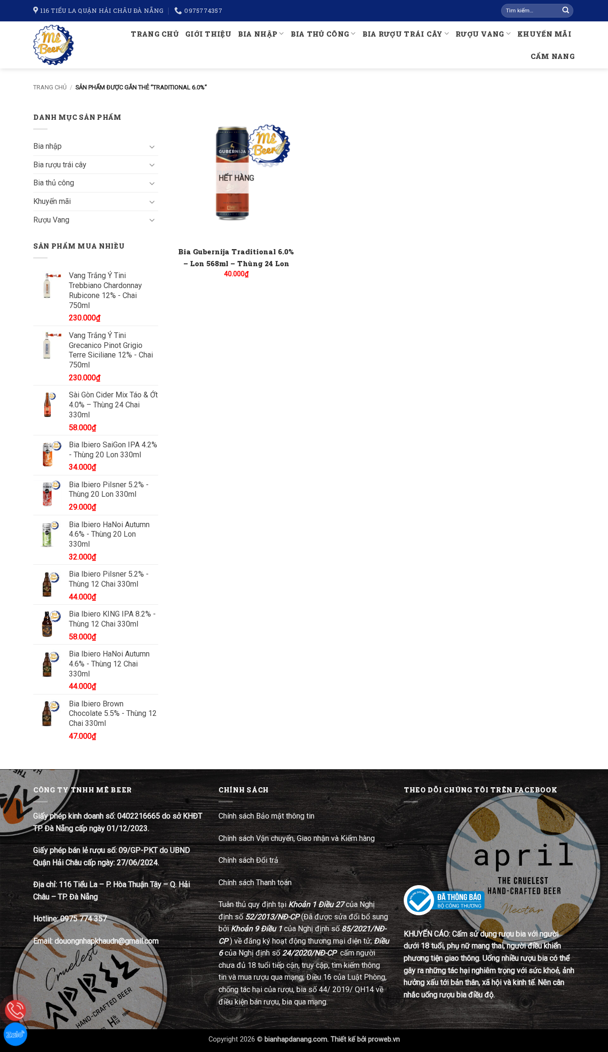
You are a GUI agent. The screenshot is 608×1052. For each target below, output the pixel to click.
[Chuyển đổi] (152, 146)
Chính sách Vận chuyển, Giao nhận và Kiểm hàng (296, 838)
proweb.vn (384, 1039)
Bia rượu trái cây (402, 34)
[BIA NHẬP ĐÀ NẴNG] (57, 44)
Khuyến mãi (544, 34)
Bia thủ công (320, 34)
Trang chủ (155, 34)
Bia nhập (257, 34)
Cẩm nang (553, 56)
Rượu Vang (480, 34)
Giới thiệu (208, 34)
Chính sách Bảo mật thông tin (266, 815)
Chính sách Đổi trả (249, 860)
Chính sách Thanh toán (255, 882)
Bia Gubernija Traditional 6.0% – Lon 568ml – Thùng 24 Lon (236, 257)
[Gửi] (566, 11)
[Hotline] (15, 1010)
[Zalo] (15, 1034)
